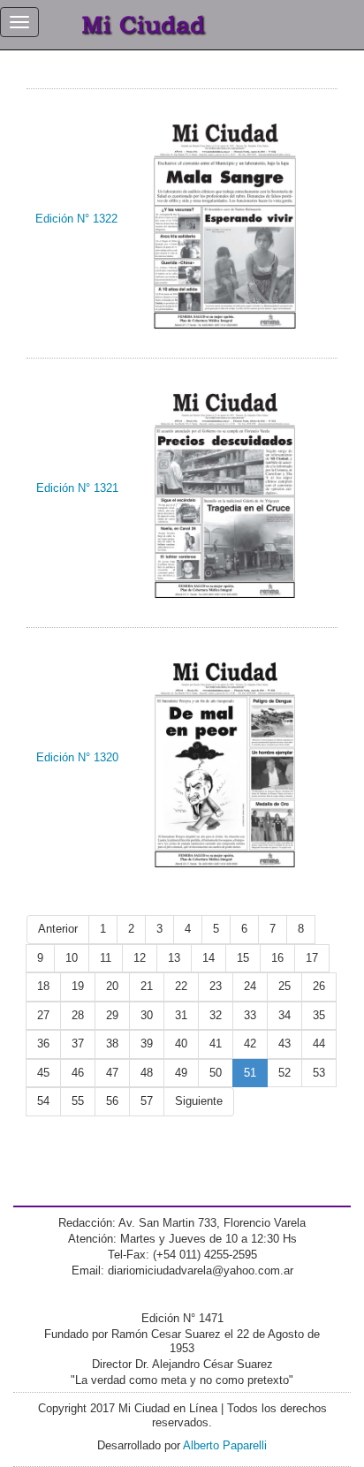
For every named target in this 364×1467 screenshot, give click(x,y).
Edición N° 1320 (77, 757)
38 (112, 1043)
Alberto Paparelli (225, 1445)
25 (284, 986)
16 (277, 957)
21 (146, 986)
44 (319, 1043)
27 (43, 1015)
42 (250, 1043)
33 (250, 1015)
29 (112, 1015)
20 (112, 986)
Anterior (58, 928)
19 (78, 986)
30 (146, 1015)
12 (139, 957)
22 (181, 986)
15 (243, 957)
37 (78, 1043)
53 (319, 1072)
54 (43, 1101)
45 (43, 1072)
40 (181, 1043)
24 (250, 986)
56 (112, 1101)
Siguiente (199, 1101)
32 (215, 1015)
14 (208, 957)
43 (284, 1043)
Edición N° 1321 (77, 488)
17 (312, 957)
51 (250, 1072)
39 (146, 1043)
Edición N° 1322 (76, 218)
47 (112, 1072)
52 (284, 1072)
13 (174, 957)
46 (78, 1072)
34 (284, 1015)
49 (181, 1072)
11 (105, 957)
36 (43, 1043)
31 (181, 1015)
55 (78, 1101)
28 (78, 1015)
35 (319, 1015)
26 (319, 986)
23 (215, 986)
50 (215, 1072)
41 (215, 1043)
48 (146, 1072)
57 (146, 1101)
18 (43, 986)
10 (71, 957)
